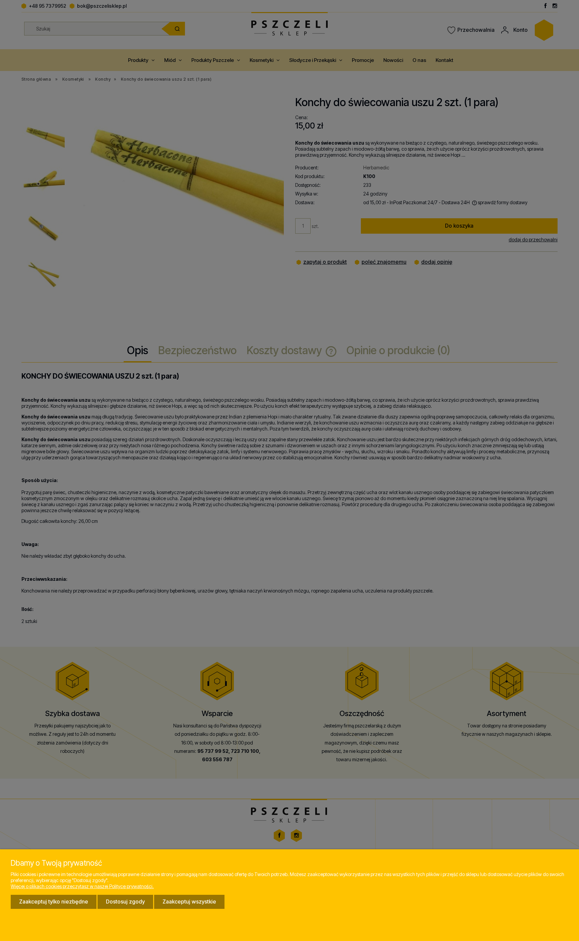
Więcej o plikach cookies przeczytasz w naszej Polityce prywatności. (82, 886)
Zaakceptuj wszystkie (189, 901)
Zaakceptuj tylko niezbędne (53, 901)
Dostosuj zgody (125, 901)
